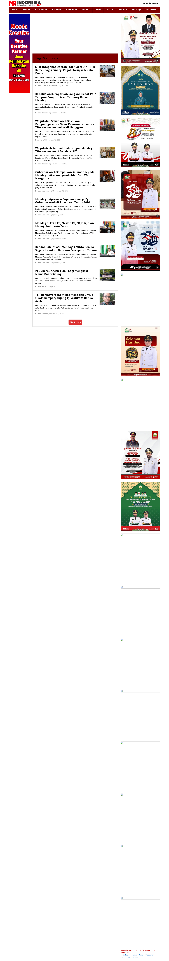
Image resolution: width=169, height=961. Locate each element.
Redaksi (126, 955)
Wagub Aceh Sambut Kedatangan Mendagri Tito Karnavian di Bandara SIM (65, 149)
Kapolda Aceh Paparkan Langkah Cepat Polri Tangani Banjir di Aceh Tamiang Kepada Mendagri (66, 97)
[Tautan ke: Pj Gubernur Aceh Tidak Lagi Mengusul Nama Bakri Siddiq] (107, 275)
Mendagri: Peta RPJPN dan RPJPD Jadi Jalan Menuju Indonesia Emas (64, 224)
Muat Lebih (75, 322)
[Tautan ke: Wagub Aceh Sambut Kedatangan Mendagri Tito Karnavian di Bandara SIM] (107, 152)
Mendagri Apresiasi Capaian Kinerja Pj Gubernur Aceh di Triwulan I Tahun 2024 (62, 200)
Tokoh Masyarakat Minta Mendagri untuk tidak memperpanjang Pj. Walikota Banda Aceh (64, 298)
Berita (38, 86)
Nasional (53, 86)
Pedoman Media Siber (130, 957)
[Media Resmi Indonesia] (25, 3)
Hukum (45, 86)
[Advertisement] (75, 33)
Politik (45, 286)
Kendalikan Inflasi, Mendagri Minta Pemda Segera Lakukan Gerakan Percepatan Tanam (66, 248)
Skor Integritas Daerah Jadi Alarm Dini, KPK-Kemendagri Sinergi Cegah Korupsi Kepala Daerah (65, 70)
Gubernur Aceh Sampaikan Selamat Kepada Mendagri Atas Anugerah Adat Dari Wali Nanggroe (65, 175)
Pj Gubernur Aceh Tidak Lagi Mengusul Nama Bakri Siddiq (61, 272)
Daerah (45, 113)
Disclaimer (149, 955)
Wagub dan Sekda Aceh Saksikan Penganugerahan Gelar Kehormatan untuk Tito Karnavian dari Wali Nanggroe (64, 124)
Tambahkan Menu (149, 3)
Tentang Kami (137, 955)
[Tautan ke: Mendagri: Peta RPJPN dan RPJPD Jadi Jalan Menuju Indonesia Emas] (107, 227)
